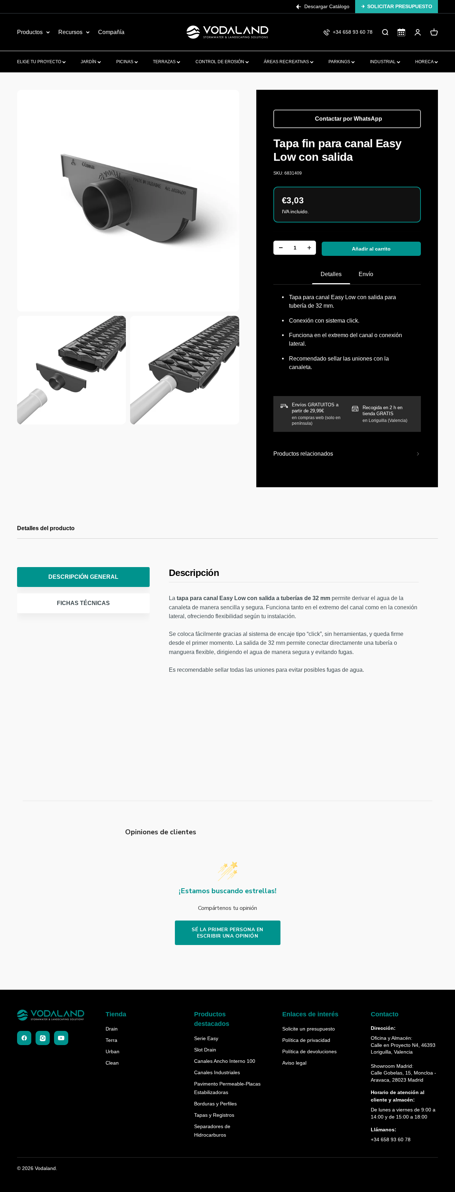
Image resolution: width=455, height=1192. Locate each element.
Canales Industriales (217, 1072)
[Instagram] (43, 1038)
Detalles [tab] (331, 274)
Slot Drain (205, 1050)
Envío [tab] (366, 274)
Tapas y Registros (214, 1115)
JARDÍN (89, 61)
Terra (111, 1040)
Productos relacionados (303, 454)
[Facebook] (24, 1038)
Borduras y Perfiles (215, 1103)
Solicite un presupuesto (308, 1029)
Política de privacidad (306, 1040)
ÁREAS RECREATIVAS (287, 61)
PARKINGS (339, 61)
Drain (112, 1029)
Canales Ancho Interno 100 (224, 1061)
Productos (30, 32)
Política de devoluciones (309, 1051)
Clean (112, 1063)
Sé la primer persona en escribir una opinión (227, 932)
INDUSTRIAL (383, 61)
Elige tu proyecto (39, 61)
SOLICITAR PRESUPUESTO (399, 6)
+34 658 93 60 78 (391, 1139)
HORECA (424, 61)
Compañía (111, 32)
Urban (112, 1051)
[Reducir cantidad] (281, 248)
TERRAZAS (165, 61)
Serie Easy (206, 1038)
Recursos (70, 32)
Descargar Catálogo (326, 6)
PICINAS (125, 61)
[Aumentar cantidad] (309, 248)
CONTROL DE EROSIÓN (220, 61)
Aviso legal (294, 1063)
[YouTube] (61, 1038)
